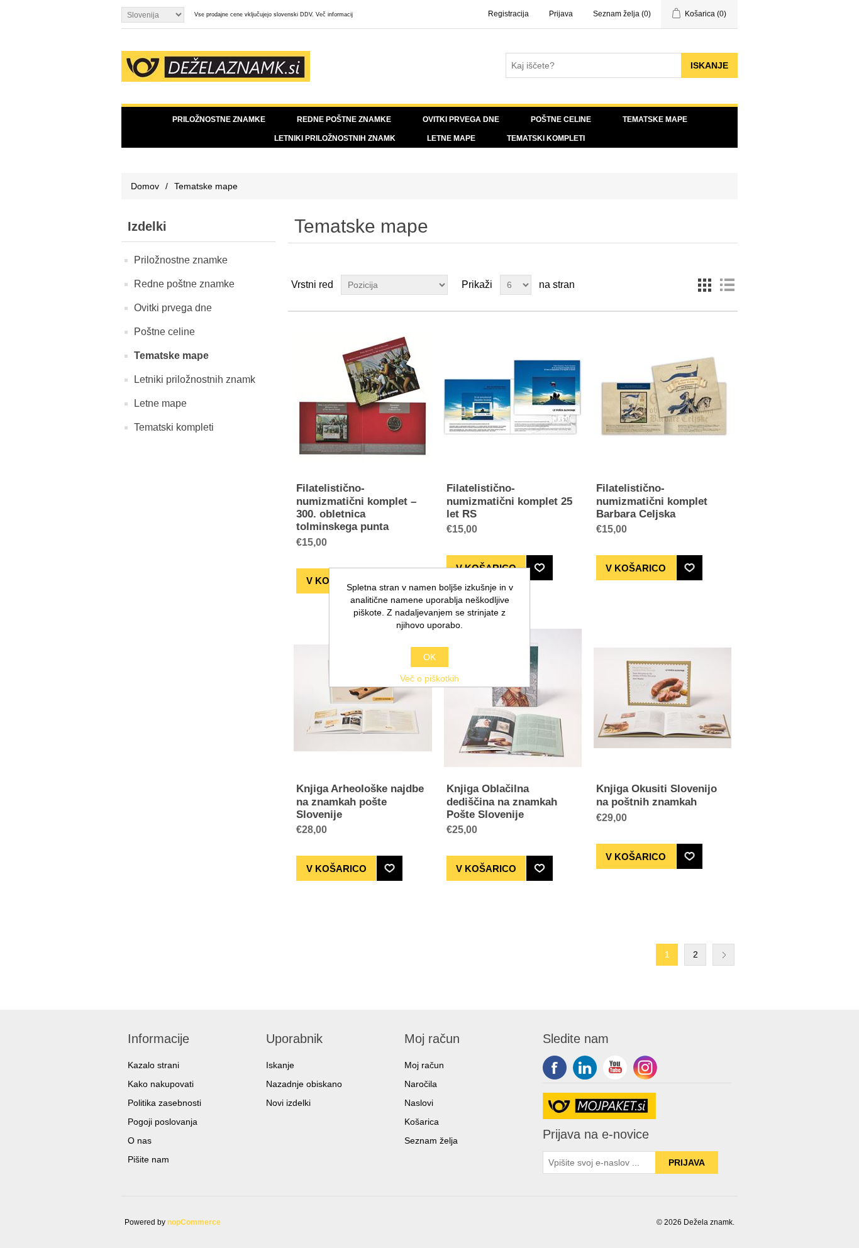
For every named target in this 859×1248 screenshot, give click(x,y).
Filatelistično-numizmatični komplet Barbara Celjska (651, 501)
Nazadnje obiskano (304, 1084)
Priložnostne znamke (218, 119)
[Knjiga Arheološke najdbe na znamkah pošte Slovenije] (362, 697)
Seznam (726, 285)
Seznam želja (431, 1140)
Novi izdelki (288, 1103)
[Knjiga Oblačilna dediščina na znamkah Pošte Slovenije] (512, 697)
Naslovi (418, 1103)
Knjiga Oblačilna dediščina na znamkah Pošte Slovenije (501, 801)
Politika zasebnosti (164, 1103)
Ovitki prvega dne (461, 119)
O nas (140, 1140)
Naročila (420, 1084)
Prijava (561, 13)
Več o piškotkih (429, 678)
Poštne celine (561, 119)
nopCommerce (194, 1222)
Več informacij (334, 14)
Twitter (585, 1068)
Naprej (723, 955)
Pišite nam (148, 1159)
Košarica (421, 1122)
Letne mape (451, 138)
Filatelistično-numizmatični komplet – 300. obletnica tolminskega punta (356, 507)
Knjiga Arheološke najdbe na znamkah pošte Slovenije (360, 801)
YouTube (615, 1068)
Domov (145, 186)
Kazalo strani (153, 1065)
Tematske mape (655, 119)
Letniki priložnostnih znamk (335, 138)
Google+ (645, 1068)
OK (429, 657)
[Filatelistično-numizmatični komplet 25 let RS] (512, 397)
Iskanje (280, 1065)
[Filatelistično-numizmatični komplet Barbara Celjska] (662, 397)
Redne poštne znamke (344, 119)
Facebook (555, 1068)
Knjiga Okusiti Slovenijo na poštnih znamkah (656, 795)
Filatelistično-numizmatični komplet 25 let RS (509, 501)
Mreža (704, 285)
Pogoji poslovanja (162, 1122)
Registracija (508, 13)
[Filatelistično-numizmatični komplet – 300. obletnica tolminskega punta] (362, 397)
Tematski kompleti (546, 138)
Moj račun (424, 1065)
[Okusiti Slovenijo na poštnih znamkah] (662, 697)
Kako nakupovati (161, 1084)
